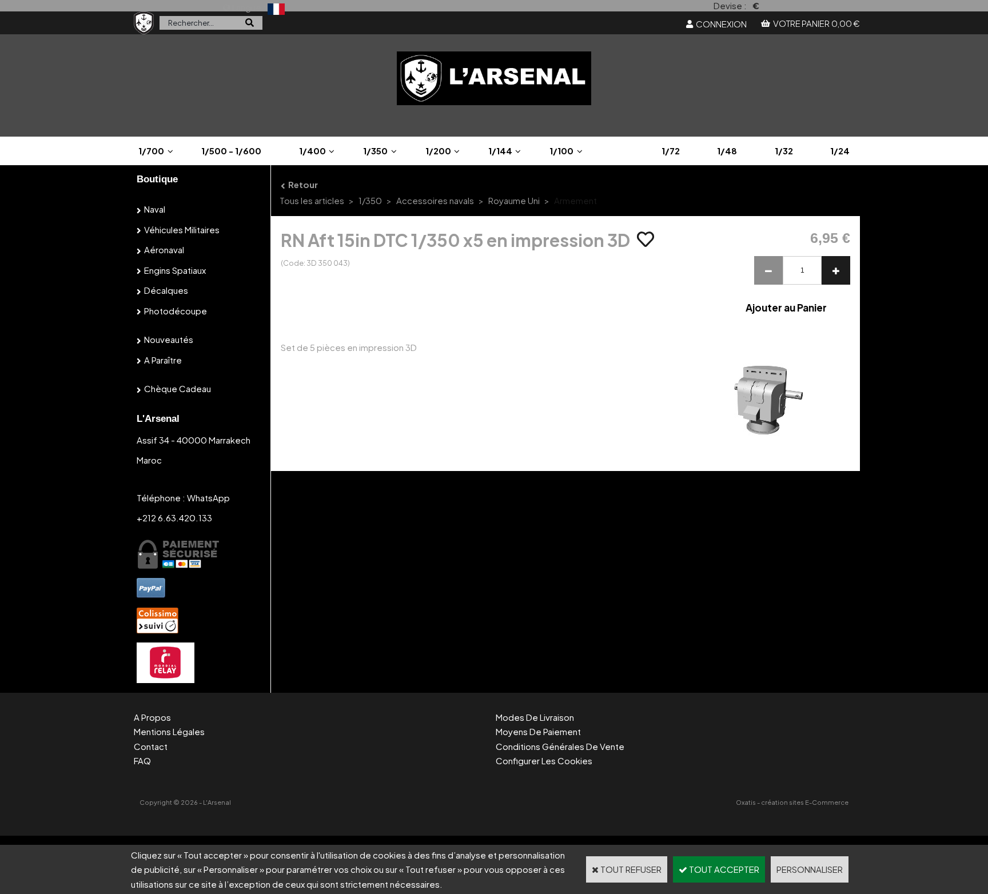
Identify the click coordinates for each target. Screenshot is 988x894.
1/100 (561, 150)
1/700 (151, 150)
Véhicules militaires (182, 229)
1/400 (312, 150)
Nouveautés (168, 339)
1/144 (500, 150)
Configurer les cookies (544, 760)
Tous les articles (312, 200)
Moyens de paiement (538, 731)
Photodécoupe (175, 310)
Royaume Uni (514, 200)
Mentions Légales (169, 731)
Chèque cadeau (177, 388)
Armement (575, 200)
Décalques (166, 290)
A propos (152, 717)
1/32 (784, 150)
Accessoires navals (435, 200)
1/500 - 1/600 (231, 150)
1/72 (671, 150)
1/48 (727, 150)
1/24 (840, 150)
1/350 (375, 150)
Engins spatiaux (175, 270)
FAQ (142, 760)
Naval (154, 208)
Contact (151, 746)
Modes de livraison (535, 717)
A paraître (163, 359)
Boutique (157, 179)
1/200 (438, 150)
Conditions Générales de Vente (560, 746)
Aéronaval (164, 249)
